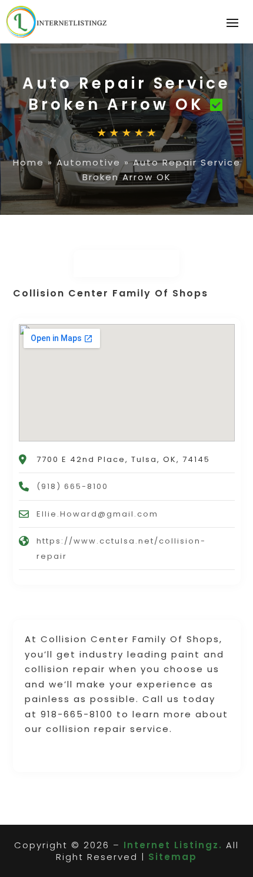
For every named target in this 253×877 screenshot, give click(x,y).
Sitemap (172, 857)
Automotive (88, 162)
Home (28, 162)
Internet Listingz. (173, 845)
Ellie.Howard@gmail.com (97, 514)
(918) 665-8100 (72, 486)
